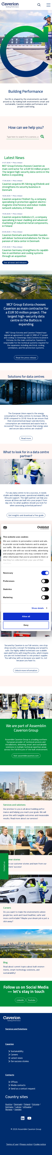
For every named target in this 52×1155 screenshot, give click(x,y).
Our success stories (20, 1061)
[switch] (45, 581)
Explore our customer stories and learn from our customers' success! (24, 865)
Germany (9, 1107)
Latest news (17, 1058)
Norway (8, 1109)
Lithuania (27, 1107)
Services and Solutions (16, 1029)
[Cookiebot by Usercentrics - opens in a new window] (37, 527)
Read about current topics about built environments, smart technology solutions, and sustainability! (24, 970)
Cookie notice (40, 1144)
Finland (27, 1104)
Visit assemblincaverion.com (26, 756)
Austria (8, 1104)
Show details (38, 608)
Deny (26, 625)
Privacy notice (26, 1144)
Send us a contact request (23, 1088)
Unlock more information (26, 670)
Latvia (18, 1107)
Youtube (31, 1000)
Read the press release (26, 358)
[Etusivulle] (10, 5)
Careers (14, 1054)
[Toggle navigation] (48, 5)
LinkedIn (20, 1000)
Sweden (17, 1109)
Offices (14, 1082)
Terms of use (12, 1144)
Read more (26, 438)
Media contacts (18, 1085)
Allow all (26, 616)
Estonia (35, 1104)
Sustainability (17, 1051)
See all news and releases (15, 262)
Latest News (14, 157)
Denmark (18, 1104)
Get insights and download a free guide (26, 515)
